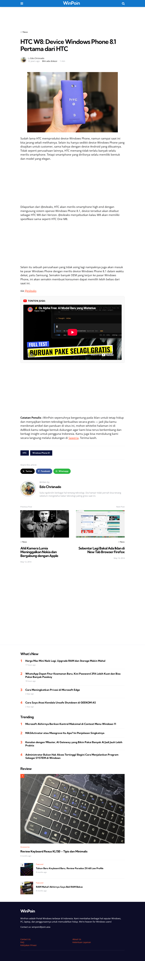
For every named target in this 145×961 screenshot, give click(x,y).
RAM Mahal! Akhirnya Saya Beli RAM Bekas (59, 886)
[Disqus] (72, 605)
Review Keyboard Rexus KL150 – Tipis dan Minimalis (53, 851)
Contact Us (25, 939)
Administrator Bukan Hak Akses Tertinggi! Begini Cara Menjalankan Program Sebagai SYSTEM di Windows (71, 756)
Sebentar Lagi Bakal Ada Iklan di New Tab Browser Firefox (101, 550)
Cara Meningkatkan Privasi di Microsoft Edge (52, 689)
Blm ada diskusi (49, 61)
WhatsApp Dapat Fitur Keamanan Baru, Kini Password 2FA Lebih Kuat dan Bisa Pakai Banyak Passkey (73, 675)
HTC (25, 453)
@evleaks (30, 291)
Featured (39, 864)
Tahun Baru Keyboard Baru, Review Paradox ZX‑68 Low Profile (69, 868)
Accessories (25, 847)
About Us (76, 939)
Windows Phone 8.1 (41, 453)
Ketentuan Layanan (81, 942)
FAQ (22, 942)
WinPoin (71, 3)
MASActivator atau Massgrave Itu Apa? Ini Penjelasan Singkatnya (64, 733)
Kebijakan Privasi (28, 945)
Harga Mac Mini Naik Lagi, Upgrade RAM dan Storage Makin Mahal (65, 660)
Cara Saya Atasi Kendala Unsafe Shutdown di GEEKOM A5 (60, 702)
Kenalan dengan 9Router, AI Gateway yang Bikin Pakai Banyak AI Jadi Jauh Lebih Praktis (73, 744)
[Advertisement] (72, 16)
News (25, 32)
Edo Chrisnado (37, 58)
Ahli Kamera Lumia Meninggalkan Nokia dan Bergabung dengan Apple (39, 552)
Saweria (74, 438)
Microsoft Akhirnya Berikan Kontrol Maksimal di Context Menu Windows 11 (70, 724)
